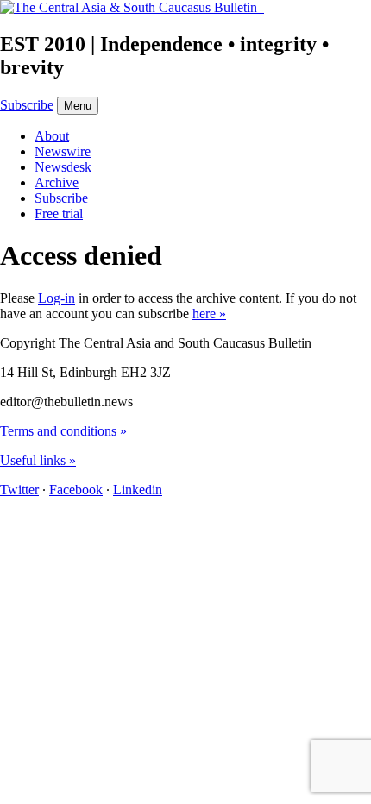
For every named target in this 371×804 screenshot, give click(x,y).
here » (209, 313)
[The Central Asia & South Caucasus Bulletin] (132, 7)
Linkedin (137, 489)
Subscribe (26, 104)
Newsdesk (63, 167)
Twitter (19, 489)
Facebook (76, 489)
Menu (77, 105)
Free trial (59, 213)
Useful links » (38, 460)
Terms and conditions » (63, 431)
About (52, 136)
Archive (57, 182)
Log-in (56, 298)
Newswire (63, 151)
